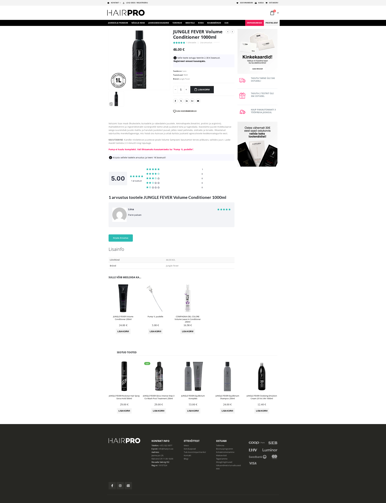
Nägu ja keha (138, 23)
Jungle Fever (184, 79)
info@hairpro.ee (165, 449)
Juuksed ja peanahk (118, 23)
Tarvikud (177, 23)
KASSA (260, 3)
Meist (186, 445)
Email (198, 101)
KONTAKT (115, 3)
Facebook (175, 101)
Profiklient (272, 23)
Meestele (190, 23)
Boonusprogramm (224, 449)
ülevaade (191, 42)
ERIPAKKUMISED (254, 23)
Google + (192, 101)
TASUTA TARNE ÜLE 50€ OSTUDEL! (263, 79)
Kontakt (187, 455)
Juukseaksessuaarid (158, 23)
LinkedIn (186, 101)
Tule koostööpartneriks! (195, 452)
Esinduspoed (190, 449)
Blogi (186, 459)
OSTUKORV (273, 3)
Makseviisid (221, 455)
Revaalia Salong (159, 462)
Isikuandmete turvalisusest (228, 465)
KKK (218, 468)
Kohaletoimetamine (225, 452)
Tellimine (220, 445)
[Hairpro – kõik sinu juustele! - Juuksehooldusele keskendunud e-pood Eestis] (126, 13)
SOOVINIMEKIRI (246, 3)
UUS (226, 23)
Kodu (201, 23)
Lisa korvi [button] (123, 331)
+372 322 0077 (165, 445)
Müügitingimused (224, 462)
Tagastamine (222, 459)
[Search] (241, 13)
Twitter (181, 101)
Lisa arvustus (206, 42)
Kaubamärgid (214, 23)
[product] (123, 298)
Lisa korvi (204, 89)
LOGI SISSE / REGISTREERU (137, 3)
